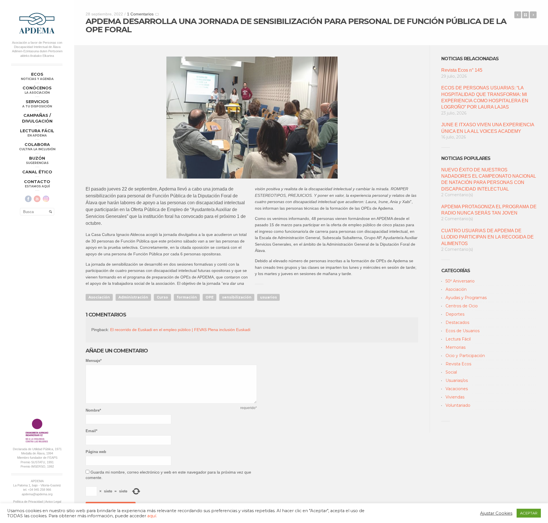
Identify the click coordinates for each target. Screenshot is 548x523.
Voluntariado (458, 405)
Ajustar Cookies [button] (496, 513)
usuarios (268, 297)
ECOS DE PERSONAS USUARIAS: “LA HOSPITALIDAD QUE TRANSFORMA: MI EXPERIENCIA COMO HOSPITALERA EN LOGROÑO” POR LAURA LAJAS (484, 97)
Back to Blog (525, 14)
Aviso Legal (53, 501)
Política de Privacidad (28, 501)
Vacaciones (457, 388)
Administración (133, 297)
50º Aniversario (460, 281)
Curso (162, 297)
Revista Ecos (458, 363)
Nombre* (93, 410)
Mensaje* (94, 360)
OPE (209, 297)
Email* (91, 431)
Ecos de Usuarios (463, 330)
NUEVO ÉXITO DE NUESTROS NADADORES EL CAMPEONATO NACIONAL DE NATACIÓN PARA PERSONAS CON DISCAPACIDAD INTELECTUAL (488, 179)
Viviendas (455, 397)
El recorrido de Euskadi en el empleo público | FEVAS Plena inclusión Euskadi (180, 329)
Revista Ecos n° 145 (461, 70)
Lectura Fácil (458, 339)
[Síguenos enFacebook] (28, 198)
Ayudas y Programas (466, 297)
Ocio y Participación (465, 355)
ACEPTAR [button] (528, 513)
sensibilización (236, 297)
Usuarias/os (457, 380)
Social (451, 372)
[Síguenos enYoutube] (37, 198)
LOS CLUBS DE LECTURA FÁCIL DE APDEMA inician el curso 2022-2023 (533, 14)
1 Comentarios (140, 14)
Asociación (99, 297)
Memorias (456, 347)
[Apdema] (37, 23)
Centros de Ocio (462, 305)
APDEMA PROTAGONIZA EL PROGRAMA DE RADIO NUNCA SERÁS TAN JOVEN (489, 209)
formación (187, 297)
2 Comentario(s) (457, 194)
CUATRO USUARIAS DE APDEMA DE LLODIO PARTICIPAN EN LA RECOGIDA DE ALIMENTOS (487, 237)
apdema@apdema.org (37, 494)
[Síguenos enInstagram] (46, 198)
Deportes (455, 314)
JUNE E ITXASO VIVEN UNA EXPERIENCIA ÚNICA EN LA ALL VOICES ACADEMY (487, 127)
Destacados (457, 322)
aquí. (152, 515)
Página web (96, 452)
